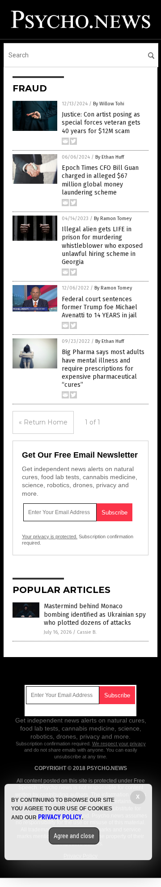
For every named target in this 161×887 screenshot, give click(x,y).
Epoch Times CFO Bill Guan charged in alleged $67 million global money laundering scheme (100, 180)
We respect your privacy (119, 743)
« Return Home (43, 422)
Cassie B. (87, 632)
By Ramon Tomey (112, 218)
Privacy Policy (60, 817)
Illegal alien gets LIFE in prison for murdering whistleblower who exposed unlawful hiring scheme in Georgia (102, 245)
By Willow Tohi (108, 104)
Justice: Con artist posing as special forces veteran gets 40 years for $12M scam (101, 122)
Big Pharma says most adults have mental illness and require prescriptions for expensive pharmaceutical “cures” (103, 368)
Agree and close (74, 835)
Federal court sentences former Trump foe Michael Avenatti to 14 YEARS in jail (99, 307)
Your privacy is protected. (49, 536)
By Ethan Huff (109, 157)
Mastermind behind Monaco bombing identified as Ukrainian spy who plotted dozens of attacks (95, 614)
